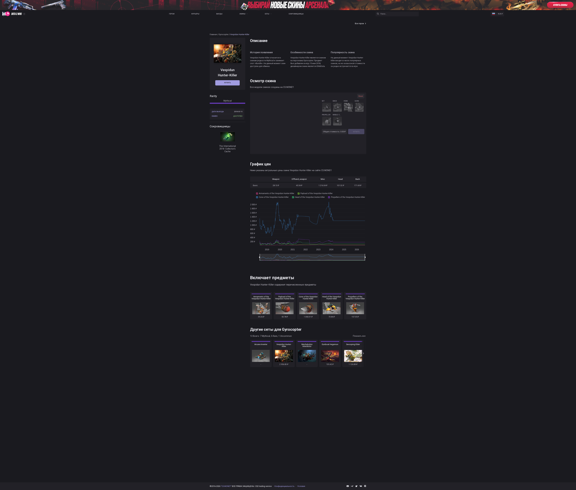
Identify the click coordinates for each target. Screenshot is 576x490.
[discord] (365, 486)
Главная (213, 34)
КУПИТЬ (356, 132)
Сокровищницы (296, 14)
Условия (301, 486)
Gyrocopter (223, 34)
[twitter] (356, 486)
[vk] (361, 486)
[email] (347, 486)
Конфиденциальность (284, 486)
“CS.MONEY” (226, 486)
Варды (219, 14)
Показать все (359, 336)
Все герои (359, 23)
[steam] (352, 486)
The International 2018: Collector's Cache (227, 149)
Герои (171, 14)
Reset (360, 96)
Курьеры (195, 14)
